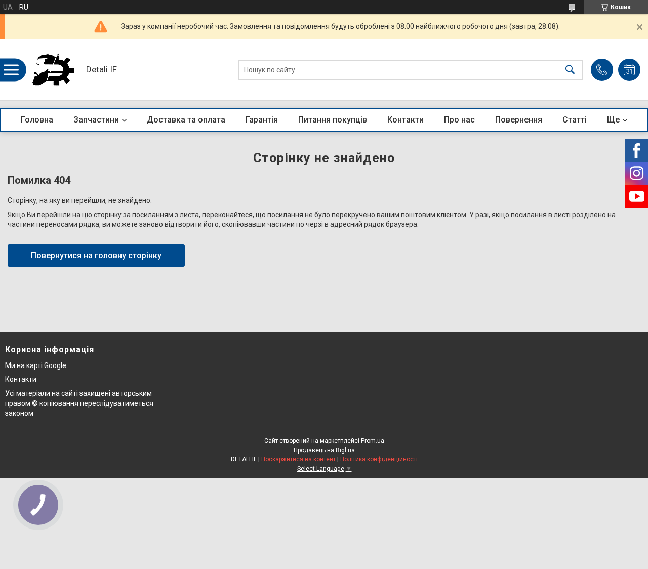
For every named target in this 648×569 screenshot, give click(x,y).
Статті (574, 120)
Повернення (518, 120)
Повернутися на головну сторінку (96, 255)
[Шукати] (570, 70)
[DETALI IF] (53, 70)
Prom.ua (372, 440)
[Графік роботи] (629, 70)
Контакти (405, 120)
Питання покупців (332, 120)
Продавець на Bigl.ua (324, 450)
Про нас (459, 120)
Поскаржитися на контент (298, 459)
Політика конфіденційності (379, 459)
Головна (37, 120)
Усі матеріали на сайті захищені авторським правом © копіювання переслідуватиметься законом (79, 403)
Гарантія (262, 120)
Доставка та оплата (186, 120)
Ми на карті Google (35, 365)
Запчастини (96, 120)
